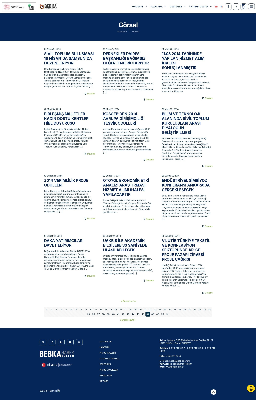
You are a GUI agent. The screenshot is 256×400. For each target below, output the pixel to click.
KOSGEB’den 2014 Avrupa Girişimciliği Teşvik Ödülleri (124, 119)
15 (116, 309)
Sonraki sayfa (127, 320)
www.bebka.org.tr (175, 366)
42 (123, 314)
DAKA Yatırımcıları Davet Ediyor (63, 243)
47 (147, 314)
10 (91, 309)
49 (157, 314)
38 (103, 314)
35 (88, 314)
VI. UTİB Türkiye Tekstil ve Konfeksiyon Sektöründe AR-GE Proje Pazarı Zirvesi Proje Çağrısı (186, 250)
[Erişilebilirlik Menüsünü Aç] (251, 388)
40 (113, 314)
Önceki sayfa (129, 301)
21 (145, 309)
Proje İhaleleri (108, 353)
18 (130, 309)
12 (101, 309)
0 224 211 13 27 (177, 348)
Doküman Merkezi (109, 358)
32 (199, 309)
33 (204, 309)
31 (195, 309)
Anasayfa (122, 31)
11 (96, 309)
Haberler (105, 347)
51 (167, 314)
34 (209, 309)
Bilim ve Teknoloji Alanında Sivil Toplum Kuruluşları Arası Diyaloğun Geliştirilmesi (185, 123)
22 (150, 309)
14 (111, 309)
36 (93, 314)
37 (98, 314)
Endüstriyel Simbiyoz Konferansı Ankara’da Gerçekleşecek (186, 185)
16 (120, 309)
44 (132, 314)
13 (106, 309)
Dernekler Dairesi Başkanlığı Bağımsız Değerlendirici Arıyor (126, 58)
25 (165, 309)
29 (184, 309)
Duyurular (105, 341)
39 (108, 314)
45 (138, 314)
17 (125, 309)
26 (170, 309)
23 (155, 309)
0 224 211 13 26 (195, 348)
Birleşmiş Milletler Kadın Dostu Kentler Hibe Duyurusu (66, 119)
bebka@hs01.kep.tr (182, 363)
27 (175, 309)
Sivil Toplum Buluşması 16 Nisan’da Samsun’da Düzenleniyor (69, 58)
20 (140, 309)
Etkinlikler (106, 375)
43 (128, 314)
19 (135, 309)
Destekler (105, 364)
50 (162, 314)
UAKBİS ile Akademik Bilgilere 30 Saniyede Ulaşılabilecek (125, 245)
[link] (19, 7)
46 (142, 314)
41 (118, 314)
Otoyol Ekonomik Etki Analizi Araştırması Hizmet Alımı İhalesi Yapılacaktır (126, 187)
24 (160, 309)
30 (189, 309)
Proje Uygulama (109, 370)
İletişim (104, 381)
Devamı (91, 93)
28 (180, 309)
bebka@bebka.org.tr (179, 361)
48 (152, 314)
